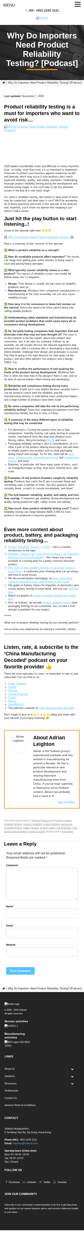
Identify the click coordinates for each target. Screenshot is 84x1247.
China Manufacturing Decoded (56, 708)
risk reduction (63, 828)
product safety (47, 828)
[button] (78, 4)
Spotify (12, 687)
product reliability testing (56, 602)
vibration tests (24, 457)
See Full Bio (66, 802)
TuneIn (12, 697)
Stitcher (12, 690)
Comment (12, 865)
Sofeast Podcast (40, 820)
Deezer (12, 701)
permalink (67, 831)
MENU (9, 5)
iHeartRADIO (15, 704)
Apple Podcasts (17, 683)
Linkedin (31, 1182)
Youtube (62, 1182)
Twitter (47, 1182)
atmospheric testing (45, 457)
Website (10, 944)
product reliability (32, 824)
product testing (51, 824)
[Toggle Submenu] (72, 1069)
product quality (37, 831)
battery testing (31, 828)
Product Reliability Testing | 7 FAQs (29, 547)
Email (10, 925)
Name (10, 906)
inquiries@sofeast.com (25, 1143)
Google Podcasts (18, 694)
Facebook (14, 1182)
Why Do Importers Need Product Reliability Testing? (39, 237)
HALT (49, 440)
